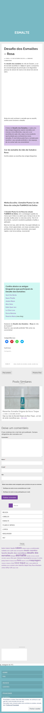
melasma (8, 563)
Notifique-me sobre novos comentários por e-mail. (16, 488)
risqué (26, 565)
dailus (15, 364)
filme (12, 558)
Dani (7, 58)
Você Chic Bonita (11, 295)
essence (8, 558)
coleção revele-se (26, 548)
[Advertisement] (17, 584)
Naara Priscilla (10, 298)
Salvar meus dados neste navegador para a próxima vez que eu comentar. (22, 484)
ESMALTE (7, 364)
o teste (30, 563)
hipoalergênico (27, 558)
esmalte (29, 364)
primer (8, 565)
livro (19, 560)
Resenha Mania (11, 316)
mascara (4, 563)
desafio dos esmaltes (22, 364)
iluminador (34, 558)
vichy (7, 567)
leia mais (24, 418)
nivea (12, 563)
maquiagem (35, 560)
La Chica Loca (10, 310)
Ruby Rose (32, 565)
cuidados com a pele (7, 550)
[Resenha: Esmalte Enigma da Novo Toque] (22, 397)
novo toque (19, 562)
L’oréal (27, 560)
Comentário (5, 437)
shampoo (38, 565)
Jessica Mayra (10, 301)
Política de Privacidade (12, 705)
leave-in (7, 560)
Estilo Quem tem (11, 307)
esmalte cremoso (31, 556)
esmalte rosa (35, 364)
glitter (15, 558)
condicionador (35, 548)
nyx (27, 563)
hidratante (20, 558)
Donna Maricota (11, 313)
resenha (21, 565)
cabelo (18, 547)
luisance (23, 560)
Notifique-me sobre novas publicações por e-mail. (16, 492)
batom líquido (10, 548)
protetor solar (14, 565)
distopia (13, 556)
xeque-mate (15, 567)
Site (3, 474)
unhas (3, 568)
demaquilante (20, 550)
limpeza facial (13, 560)
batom (4, 548)
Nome (3, 459)
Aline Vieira (9, 304)
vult (11, 567)
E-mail (4, 467)
